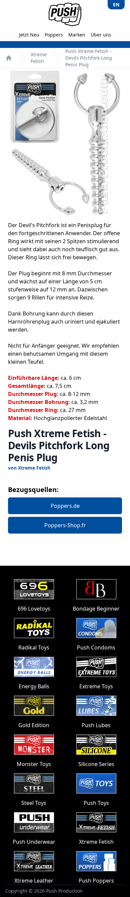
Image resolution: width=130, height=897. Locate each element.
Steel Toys (33, 803)
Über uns (101, 34)
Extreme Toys (96, 686)
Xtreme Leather (33, 880)
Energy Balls (34, 686)
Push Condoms (96, 647)
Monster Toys (34, 764)
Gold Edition (33, 725)
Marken (76, 34)
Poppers (54, 34)
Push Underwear (34, 841)
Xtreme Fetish (39, 57)
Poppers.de (65, 505)
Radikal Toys (33, 647)
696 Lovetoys (34, 608)
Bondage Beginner (96, 608)
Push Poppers (96, 880)
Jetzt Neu (29, 34)
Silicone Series (96, 764)
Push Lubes (96, 725)
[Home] (8, 58)
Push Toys (96, 803)
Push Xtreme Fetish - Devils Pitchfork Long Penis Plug (88, 58)
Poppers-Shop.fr (65, 525)
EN (116, 4)
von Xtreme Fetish (29, 468)
